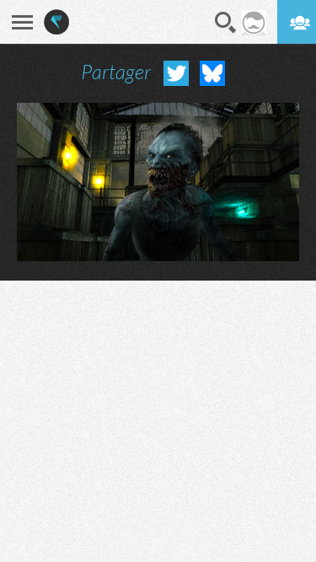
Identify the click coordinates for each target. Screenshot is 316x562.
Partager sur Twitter (176, 73)
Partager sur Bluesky (212, 73)
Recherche (225, 22)
